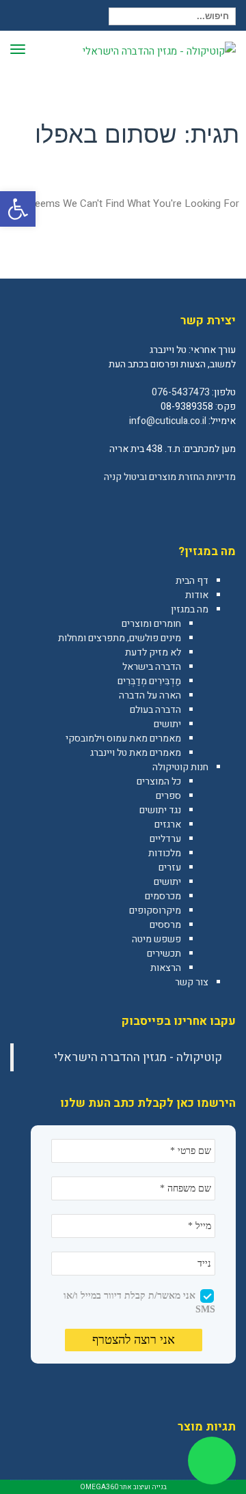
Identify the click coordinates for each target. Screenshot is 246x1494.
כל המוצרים (159, 781)
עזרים (170, 867)
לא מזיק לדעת (153, 652)
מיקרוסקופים (155, 910)
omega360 (99, 1487)
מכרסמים (163, 896)
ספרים (168, 796)
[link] (225, 507)
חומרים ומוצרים (151, 624)
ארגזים (167, 824)
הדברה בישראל (151, 667)
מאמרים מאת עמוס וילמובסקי (123, 738)
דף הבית (192, 581)
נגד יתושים (160, 810)
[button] (18, 209)
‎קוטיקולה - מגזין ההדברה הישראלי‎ (138, 1057)
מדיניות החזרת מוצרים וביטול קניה (170, 477)
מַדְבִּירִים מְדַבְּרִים (149, 681)
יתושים (167, 724)
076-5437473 (181, 392)
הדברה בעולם (155, 710)
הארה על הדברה (150, 695)
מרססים (165, 925)
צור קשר (191, 982)
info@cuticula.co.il (167, 421)
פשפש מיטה (156, 939)
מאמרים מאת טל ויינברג (135, 753)
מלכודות (164, 853)
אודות (196, 595)
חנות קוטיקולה (180, 767)
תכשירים (164, 953)
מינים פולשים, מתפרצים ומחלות (119, 638)
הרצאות (165, 968)
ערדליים (165, 839)
